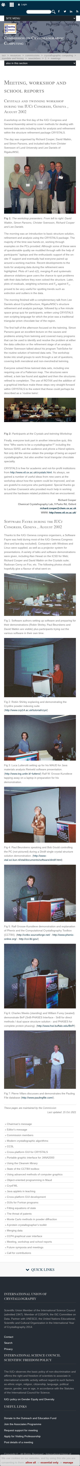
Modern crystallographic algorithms (27, 1140)
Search (8, 1342)
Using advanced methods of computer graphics (35, 1174)
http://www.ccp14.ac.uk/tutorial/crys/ (26, 710)
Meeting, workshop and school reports (29, 1241)
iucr (4, 55)
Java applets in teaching (21, 1191)
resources (15, 55)
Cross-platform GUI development (26, 1196)
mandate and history (13, 58)
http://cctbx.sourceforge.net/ (33, 934)
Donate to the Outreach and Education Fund (30, 1418)
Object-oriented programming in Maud (29, 1180)
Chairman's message (19, 1123)
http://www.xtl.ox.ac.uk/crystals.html (31, 472)
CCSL (10, 1146)
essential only (49, 1462)
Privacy (8, 1348)
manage (68, 1462)
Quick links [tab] (43, 1269)
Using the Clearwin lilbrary (22, 1163)
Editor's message (17, 1129)
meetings (56, 58)
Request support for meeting (21, 1430)
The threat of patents (19, 1213)
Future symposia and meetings (25, 1247)
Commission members (20, 1135)
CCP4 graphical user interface (24, 1236)
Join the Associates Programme (22, 1424)
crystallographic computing (58, 55)
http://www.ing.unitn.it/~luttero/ (22, 773)
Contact (8, 1336)
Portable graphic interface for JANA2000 (30, 1157)
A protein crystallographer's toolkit (27, 1224)
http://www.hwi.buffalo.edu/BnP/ (55, 1025)
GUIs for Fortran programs (22, 1202)
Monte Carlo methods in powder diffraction (32, 1219)
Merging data (15, 1230)
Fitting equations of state (21, 1208)
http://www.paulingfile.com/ (37, 1097)
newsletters (34, 58)
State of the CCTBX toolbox (23, 1168)
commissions (32, 55)
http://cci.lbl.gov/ (28, 938)
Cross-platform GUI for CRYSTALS (27, 1151)
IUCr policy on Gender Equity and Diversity (29, 1399)
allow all (30, 1462)
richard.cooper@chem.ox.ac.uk (58, 508)
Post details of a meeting (18, 1442)
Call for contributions (19, 1252)
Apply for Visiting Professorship (22, 1436)
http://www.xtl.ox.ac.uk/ (62, 512)
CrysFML (12, 1185)
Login (24, 4)
